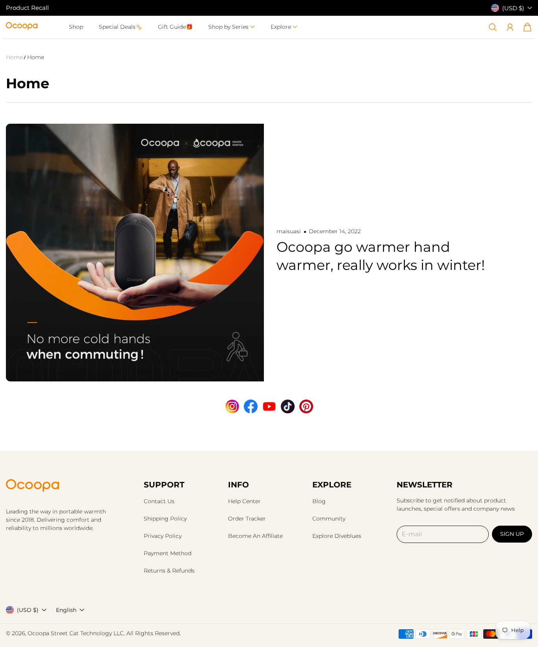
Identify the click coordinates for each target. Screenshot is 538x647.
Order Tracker (247, 518)
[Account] (510, 27)
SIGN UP (512, 533)
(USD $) (28, 610)
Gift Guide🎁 (175, 26)
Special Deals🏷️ (120, 26)
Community (328, 518)
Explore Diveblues (336, 535)
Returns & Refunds (169, 570)
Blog (319, 501)
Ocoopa (38, 633)
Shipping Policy (165, 518)
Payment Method (167, 553)
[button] (231, 27)
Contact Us (159, 501)
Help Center (244, 501)
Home (14, 57)
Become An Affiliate (255, 535)
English (66, 610)
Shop (76, 26)
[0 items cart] (527, 27)
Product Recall (27, 7)
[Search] (492, 27)
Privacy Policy (163, 535)
